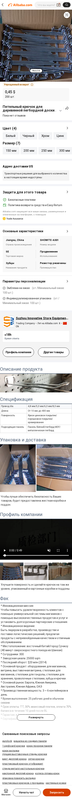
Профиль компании (18, 352)
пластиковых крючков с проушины (23, 783)
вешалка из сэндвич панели (30, 741)
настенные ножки (56, 783)
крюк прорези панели (39, 745)
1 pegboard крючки (13, 745)
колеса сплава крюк (47, 773)
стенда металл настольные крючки (23, 768)
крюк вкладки (10, 750)
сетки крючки (36, 758)
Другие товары (53, 352)
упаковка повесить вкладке (19, 778)
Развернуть (36, 717)
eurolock (7, 741)
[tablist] (36, 70)
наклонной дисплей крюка (18, 773)
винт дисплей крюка (14, 758)
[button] (67, 15)
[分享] (67, 108)
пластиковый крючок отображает (22, 763)
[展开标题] (60, 111)
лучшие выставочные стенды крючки (24, 754)
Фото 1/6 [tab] (36, 71)
